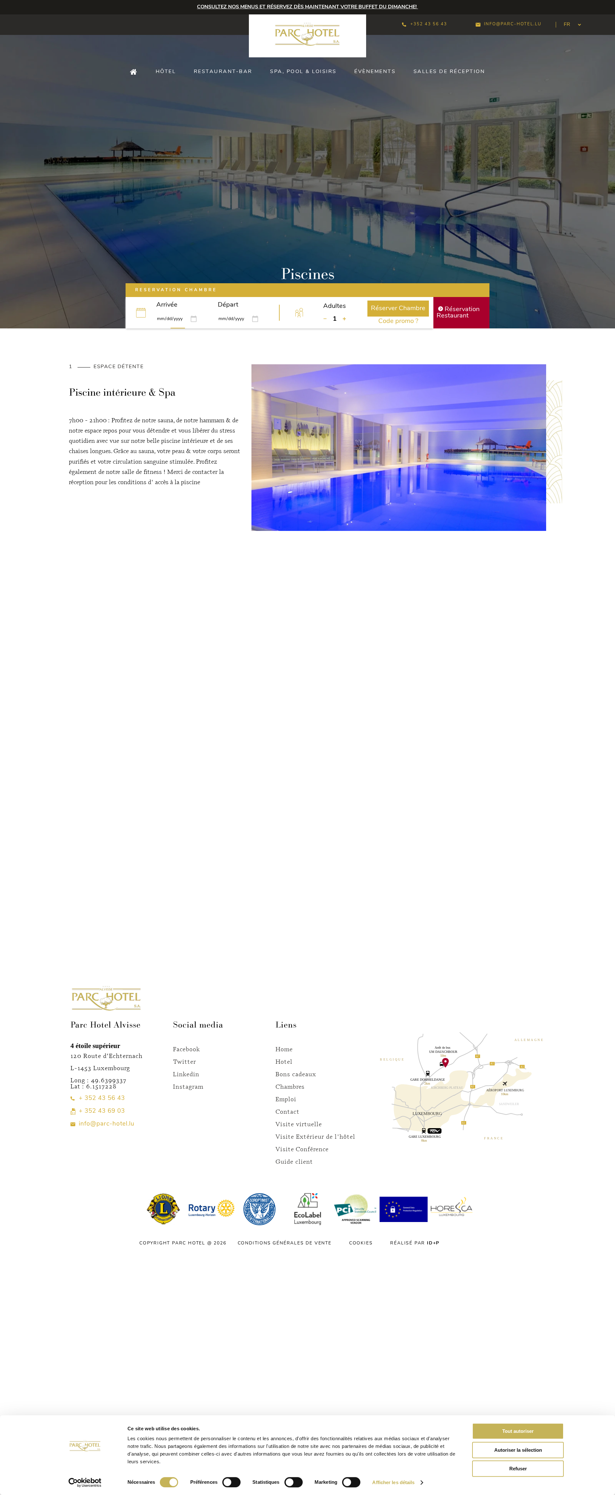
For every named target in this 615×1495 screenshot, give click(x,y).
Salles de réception (449, 71)
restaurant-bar (223, 71)
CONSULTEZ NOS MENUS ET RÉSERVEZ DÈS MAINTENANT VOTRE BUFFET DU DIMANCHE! (307, 7)
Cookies (361, 1243)
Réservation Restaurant (458, 312)
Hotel (283, 1061)
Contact (287, 1111)
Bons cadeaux (295, 1074)
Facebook (186, 1049)
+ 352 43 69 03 (102, 1111)
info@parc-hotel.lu (512, 24)
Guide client (294, 1161)
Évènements (375, 71)
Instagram (188, 1086)
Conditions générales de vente (285, 1243)
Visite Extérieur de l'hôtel (315, 1136)
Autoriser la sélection (518, 1450)
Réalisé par (414, 1243)
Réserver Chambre (398, 308)
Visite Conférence (302, 1149)
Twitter (184, 1061)
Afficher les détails (393, 1482)
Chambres (290, 1086)
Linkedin (186, 1074)
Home (284, 1049)
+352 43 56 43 (428, 24)
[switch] (231, 1482)
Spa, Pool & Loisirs (303, 71)
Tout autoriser (518, 1431)
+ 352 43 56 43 (102, 1098)
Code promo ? (398, 321)
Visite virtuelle (298, 1124)
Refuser (518, 1468)
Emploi (285, 1099)
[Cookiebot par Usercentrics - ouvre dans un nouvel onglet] (85, 1482)
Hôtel (166, 71)
